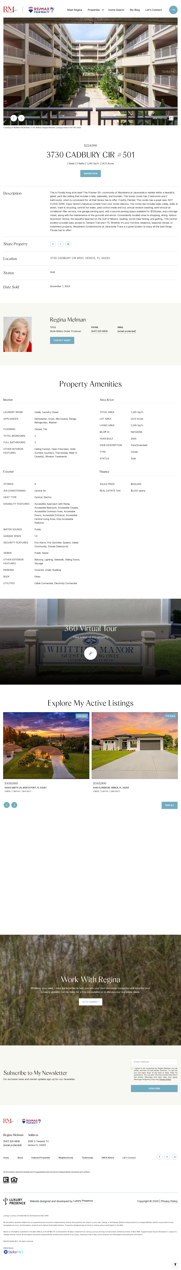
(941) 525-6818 (99, 331)
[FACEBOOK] (159, 1157)
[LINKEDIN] (167, 1157)
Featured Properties (40, 1157)
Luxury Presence (83, 1200)
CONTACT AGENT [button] (62, 340)
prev (13, 118)
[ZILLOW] (175, 1157)
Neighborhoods (66, 1157)
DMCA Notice (108, 1157)
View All (169, 805)
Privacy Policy (165, 1079)
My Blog (135, 9)
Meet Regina (74, 9)
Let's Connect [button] (90, 1002)
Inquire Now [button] (90, 173)
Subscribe (154, 1088)
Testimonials (87, 1157)
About (20, 1157)
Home (6, 1157)
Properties (94, 9)
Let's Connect (129, 1158)
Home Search (116, 9)
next (21, 118)
